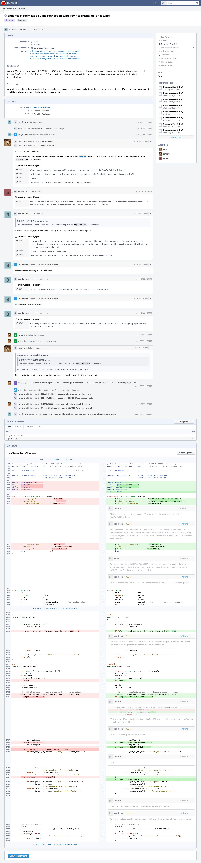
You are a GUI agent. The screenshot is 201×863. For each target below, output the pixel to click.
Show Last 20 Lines (70, 845)
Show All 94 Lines (55, 460)
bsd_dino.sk (24, 29)
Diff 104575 (53, 298)
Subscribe (165, 54)
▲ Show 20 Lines (39, 608)
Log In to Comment (18, 856)
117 (20, 201)
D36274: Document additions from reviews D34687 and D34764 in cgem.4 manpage (79, 414)
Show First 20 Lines (40, 460)
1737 (21, 174)
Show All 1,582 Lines (55, 608)
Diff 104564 (53, 264)
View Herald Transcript (55, 128)
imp (165, 149)
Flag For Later (166, 62)
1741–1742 (23, 178)
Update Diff (166, 40)
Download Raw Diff (169, 44)
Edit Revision (166, 37)
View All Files (176, 137)
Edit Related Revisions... (170, 47)
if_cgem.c (14, 439)
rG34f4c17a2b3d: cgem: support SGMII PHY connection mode (55, 58)
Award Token (166, 65)
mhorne (166, 154)
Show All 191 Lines (54, 845)
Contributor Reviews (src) (44, 48)
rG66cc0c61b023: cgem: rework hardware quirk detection (53, 56)
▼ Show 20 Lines (70, 460)
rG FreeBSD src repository (40, 107)
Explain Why (132, 383)
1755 (21, 182)
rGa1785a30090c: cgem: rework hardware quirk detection (53, 53)
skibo (165, 158)
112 (20, 170)
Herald (21, 128)
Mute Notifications (169, 58)
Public (23, 20)
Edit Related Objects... (170, 51)
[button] (154, 3)
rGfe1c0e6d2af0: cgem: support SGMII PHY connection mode (54, 51)
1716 (21, 323)
